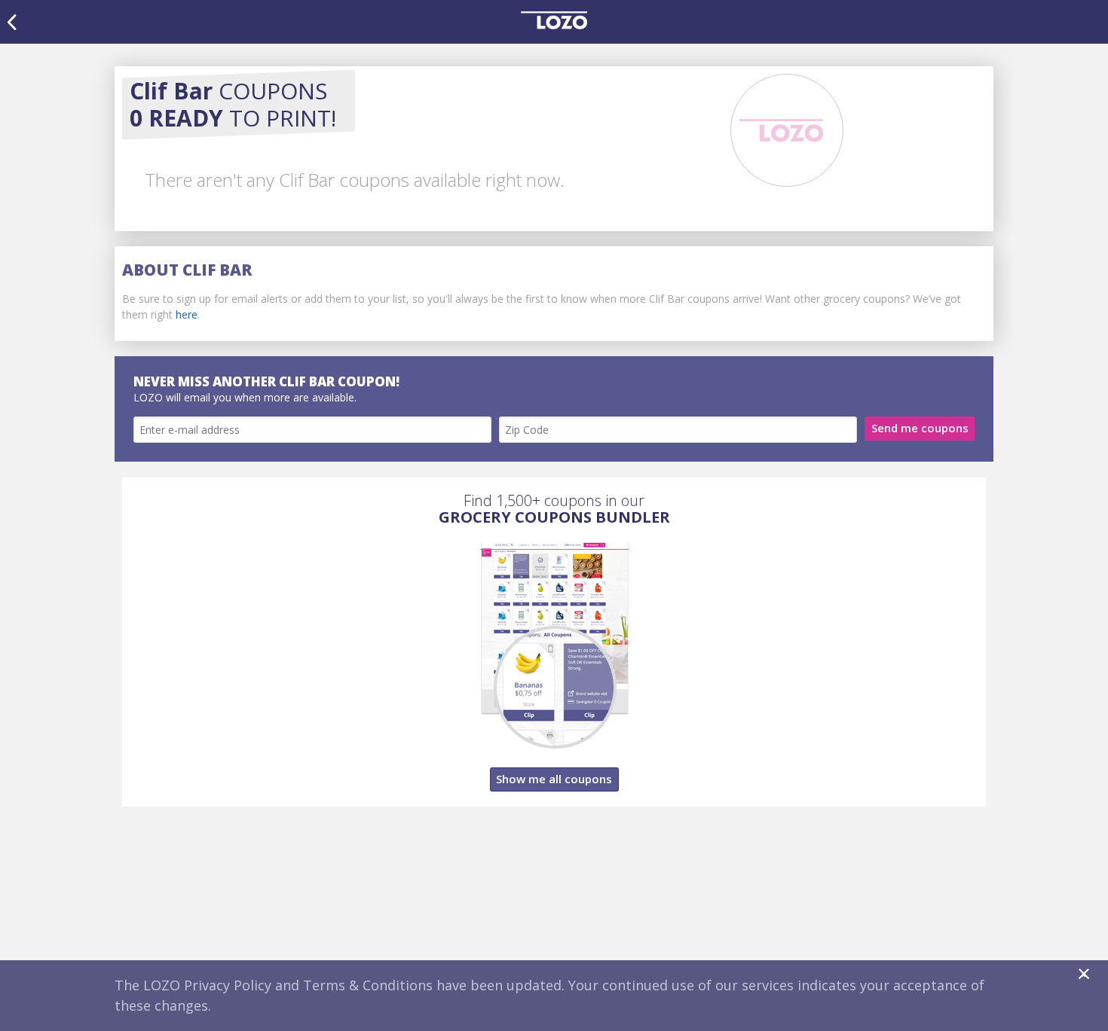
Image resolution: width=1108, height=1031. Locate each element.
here (186, 314)
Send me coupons (920, 427)
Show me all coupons (554, 778)
